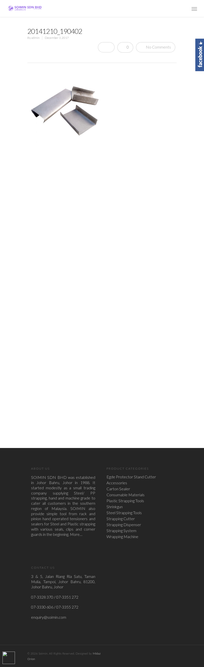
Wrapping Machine (122, 537)
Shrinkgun (114, 507)
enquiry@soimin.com (48, 617)
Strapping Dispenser (123, 525)
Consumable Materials (125, 495)
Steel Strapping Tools (124, 513)
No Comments (158, 47)
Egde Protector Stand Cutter (131, 477)
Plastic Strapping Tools (125, 501)
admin (35, 38)
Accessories (116, 483)
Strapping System (121, 531)
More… (76, 534)
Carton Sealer (118, 489)
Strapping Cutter (120, 519)
